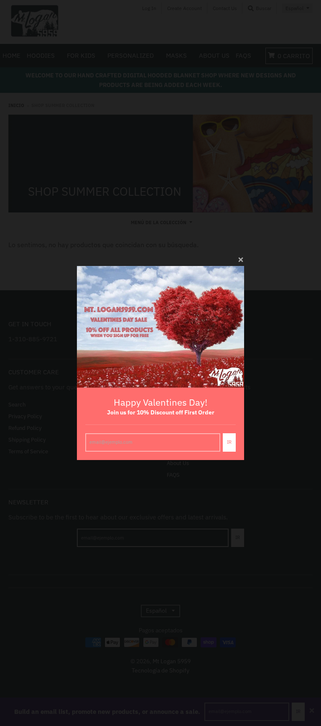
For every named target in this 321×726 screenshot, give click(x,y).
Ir (229, 442)
